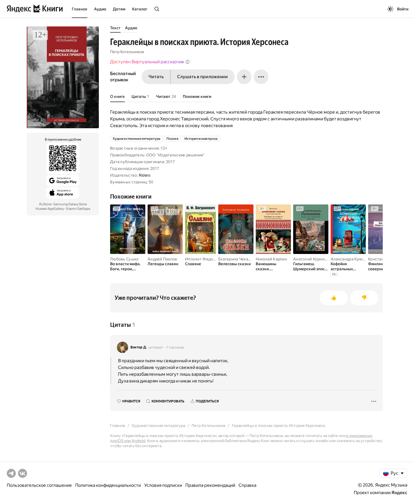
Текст (115, 28)
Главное (79, 9)
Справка (247, 485)
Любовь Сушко (124, 259)
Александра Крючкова (352, 259)
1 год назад (175, 347)
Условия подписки (163, 485)
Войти (402, 9)
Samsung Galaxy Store (70, 204)
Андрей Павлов (162, 259)
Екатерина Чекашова (238, 259)
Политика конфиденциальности (108, 485)
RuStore (45, 204)
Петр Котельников (127, 51)
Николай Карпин (271, 259)
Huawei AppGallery (49, 209)
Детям (119, 9)
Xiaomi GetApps (78, 209)
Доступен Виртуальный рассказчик (147, 61)
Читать (156, 76)
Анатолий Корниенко (313, 259)
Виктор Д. (138, 347)
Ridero (145, 175)
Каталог (139, 9)
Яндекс (399, 492)
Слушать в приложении (202, 76)
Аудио (100, 9)
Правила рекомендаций (210, 485)
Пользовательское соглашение (39, 485)
